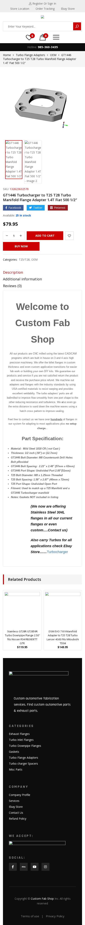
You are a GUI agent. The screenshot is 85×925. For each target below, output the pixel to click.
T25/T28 (24, 259)
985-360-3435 (48, 47)
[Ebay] (24, 867)
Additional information (22, 279)
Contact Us (16, 812)
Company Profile (19, 795)
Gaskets (14, 752)
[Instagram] (45, 867)
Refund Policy (17, 818)
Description (13, 272)
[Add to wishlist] (69, 235)
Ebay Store (16, 807)
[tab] (42, 273)
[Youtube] (35, 867)
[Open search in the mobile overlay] (42, 26)
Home (7, 55)
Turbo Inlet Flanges (21, 740)
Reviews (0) (12, 285)
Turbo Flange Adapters (30, 55)
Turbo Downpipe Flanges (25, 746)
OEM (53, 55)
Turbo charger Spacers (23, 763)
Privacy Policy (55, 916)
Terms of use (30, 916)
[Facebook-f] (13, 867)
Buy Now (21, 246)
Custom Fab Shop (42, 898)
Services (14, 801)
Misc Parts (15, 769)
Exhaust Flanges (19, 734)
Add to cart (45, 235)
